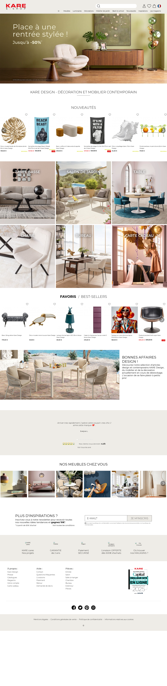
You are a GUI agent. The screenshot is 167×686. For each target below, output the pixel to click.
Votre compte (13, 583)
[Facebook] (74, 607)
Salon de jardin (83, 172)
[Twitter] (80, 607)
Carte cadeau (139, 235)
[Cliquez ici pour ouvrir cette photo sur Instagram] (29, 500)
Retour (39, 583)
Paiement (40, 580)
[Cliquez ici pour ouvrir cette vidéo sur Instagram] (1, 500)
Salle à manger (71, 577)
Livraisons (40, 577)
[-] (83, 49)
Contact (39, 572)
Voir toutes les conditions (63, 525)
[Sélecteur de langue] (159, 6)
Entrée (68, 572)
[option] (83, 49)
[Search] (98, 6)
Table (139, 172)
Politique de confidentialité (91, 619)
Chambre (69, 580)
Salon (67, 575)
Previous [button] (4, 130)
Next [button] (163, 130)
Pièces (68, 589)
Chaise (27, 235)
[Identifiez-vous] (144, 6)
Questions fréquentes (45, 575)
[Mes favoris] (149, 6)
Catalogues (12, 577)
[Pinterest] (87, 607)
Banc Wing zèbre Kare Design (12, 335)
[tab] (69, 296)
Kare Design (12, 572)
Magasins (11, 580)
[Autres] (60, 11)
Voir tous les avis (84, 447)
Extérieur (69, 586)
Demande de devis (44, 586)
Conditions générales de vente (64, 619)
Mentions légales (41, 619)
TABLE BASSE (27, 172)
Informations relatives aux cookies (119, 619)
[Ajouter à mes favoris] (26, 115)
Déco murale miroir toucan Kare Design (42, 335)
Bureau (83, 235)
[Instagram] (93, 607)
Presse (10, 575)
